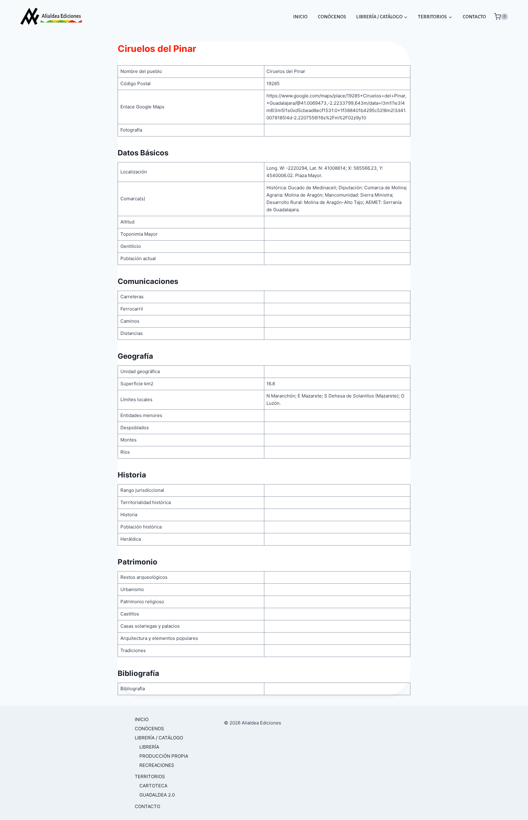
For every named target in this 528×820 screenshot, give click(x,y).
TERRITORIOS (150, 776)
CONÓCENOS (332, 16)
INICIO (300, 16)
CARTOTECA (153, 786)
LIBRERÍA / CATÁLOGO (159, 738)
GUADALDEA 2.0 (157, 795)
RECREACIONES (156, 765)
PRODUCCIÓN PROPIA (163, 756)
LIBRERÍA (149, 747)
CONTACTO (474, 16)
